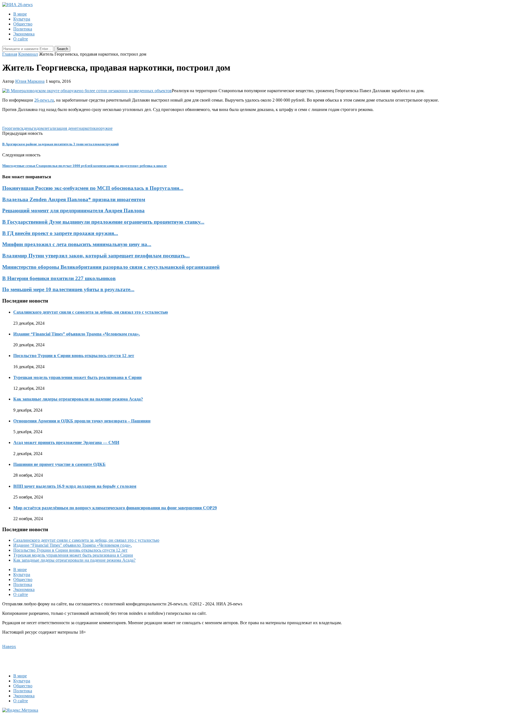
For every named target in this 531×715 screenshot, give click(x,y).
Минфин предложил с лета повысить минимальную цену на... (76, 244)
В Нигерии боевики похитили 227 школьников (59, 278)
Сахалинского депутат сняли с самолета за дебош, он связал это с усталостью (90, 312)
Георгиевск (13, 128)
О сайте (20, 39)
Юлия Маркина (30, 81)
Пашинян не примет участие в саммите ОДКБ (59, 464)
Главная (9, 54)
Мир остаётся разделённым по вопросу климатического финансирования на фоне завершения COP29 (115, 507)
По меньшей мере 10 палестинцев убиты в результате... (68, 289)
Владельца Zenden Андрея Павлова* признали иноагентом (73, 199)
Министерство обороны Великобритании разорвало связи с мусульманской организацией (111, 267)
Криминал (28, 54)
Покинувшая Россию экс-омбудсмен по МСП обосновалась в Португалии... (92, 188)
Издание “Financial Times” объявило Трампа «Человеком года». (76, 334)
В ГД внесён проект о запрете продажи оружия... (60, 233)
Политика (22, 29)
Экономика (24, 34)
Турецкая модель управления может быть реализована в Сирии (77, 377)
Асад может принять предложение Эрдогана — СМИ (66, 442)
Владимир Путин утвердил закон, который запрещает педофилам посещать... (96, 256)
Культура (21, 19)
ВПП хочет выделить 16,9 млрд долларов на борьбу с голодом (74, 486)
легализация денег (61, 128)
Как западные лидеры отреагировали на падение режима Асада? (78, 399)
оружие (105, 128)
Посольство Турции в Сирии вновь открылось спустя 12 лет (73, 355)
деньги (30, 128)
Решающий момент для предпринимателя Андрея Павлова (73, 210)
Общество (22, 24)
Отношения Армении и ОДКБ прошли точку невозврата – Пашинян (81, 421)
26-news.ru (44, 100)
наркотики (88, 128)
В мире (20, 14)
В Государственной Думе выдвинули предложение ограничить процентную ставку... (103, 222)
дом (40, 128)
